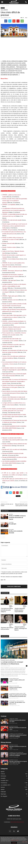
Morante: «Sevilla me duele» (9, 247)
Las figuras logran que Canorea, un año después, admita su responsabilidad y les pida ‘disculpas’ (14, 286)
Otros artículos (5, 510)
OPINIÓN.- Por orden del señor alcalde (11, 220)
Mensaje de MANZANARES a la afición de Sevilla (14, 457)
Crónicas (3, 773)
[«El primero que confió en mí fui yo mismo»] (7, 618)
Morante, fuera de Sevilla (8, 243)
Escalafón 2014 (4, 780)
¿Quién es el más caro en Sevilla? (7, 504)
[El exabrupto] (4, 524)
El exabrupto (12, 524)
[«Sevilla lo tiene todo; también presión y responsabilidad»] (21, 600)
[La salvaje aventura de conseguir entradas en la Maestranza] (14, 649)
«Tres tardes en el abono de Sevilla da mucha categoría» (7, 610)
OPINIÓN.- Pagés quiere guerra (10, 296)
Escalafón (3, 778)
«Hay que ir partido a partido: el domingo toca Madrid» (21, 628)
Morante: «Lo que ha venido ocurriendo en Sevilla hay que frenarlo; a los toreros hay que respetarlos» (14, 305)
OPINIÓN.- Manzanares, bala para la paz (12, 270)
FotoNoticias (4, 782)
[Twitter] (18, 831)
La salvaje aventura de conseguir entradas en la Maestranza (12, 663)
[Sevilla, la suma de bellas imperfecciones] (4, 688)
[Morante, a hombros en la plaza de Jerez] (4, 728)
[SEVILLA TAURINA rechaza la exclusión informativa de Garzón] (4, 516)
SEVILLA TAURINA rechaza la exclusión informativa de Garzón (17, 517)
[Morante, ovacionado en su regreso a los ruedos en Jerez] (4, 762)
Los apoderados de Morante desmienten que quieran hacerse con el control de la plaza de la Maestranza (13, 210)
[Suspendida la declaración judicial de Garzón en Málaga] (4, 736)
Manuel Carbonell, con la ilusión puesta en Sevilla (21, 504)
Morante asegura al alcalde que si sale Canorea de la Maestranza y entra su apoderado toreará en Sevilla (14, 225)
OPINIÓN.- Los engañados (9, 204)
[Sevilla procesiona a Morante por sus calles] (4, 721)
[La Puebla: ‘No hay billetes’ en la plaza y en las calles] (4, 703)
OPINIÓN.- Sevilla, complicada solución (12, 266)
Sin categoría (4, 796)
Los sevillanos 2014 (5, 785)
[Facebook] (10, 831)
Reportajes (3, 658)
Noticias (3, 787)
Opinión (2, 7)
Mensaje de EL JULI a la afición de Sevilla (12, 449)
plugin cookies (24, 841)
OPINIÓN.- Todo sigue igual (9, 280)
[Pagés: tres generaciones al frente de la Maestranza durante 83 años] (4, 695)
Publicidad (3, 791)
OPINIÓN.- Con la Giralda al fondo (10, 259)
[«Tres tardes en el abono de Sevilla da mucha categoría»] (7, 600)
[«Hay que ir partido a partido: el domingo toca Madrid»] (21, 618)
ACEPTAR (14, 842)
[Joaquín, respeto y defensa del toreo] (4, 680)
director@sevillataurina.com (17, 822)
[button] (26, 2)
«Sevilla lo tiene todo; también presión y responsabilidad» (20, 610)
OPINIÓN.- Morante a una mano (10, 299)
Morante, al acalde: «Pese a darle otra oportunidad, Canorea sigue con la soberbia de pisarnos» (14, 200)
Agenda (2, 771)
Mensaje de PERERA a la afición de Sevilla (12, 453)
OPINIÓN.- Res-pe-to (7, 229)
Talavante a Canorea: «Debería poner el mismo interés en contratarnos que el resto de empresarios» (13, 329)
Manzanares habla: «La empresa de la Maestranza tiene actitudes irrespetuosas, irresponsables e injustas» (14, 381)
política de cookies (15, 840)
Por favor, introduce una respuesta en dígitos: (11, 576)
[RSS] (14, 831)
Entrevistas (3, 604)
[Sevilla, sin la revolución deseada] (4, 531)
